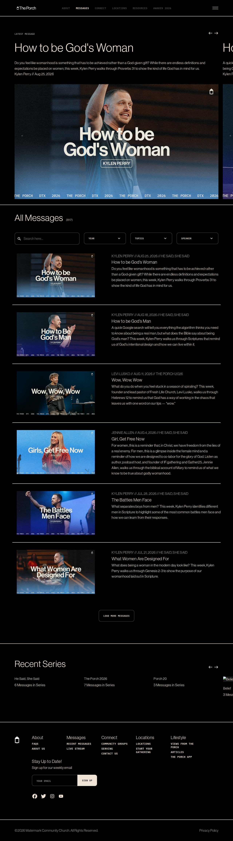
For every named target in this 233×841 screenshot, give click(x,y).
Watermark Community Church (47, 830)
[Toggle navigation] (215, 8)
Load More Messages (116, 615)
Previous (210, 33)
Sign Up (87, 780)
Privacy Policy (208, 830)
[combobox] (47, 239)
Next (216, 33)
